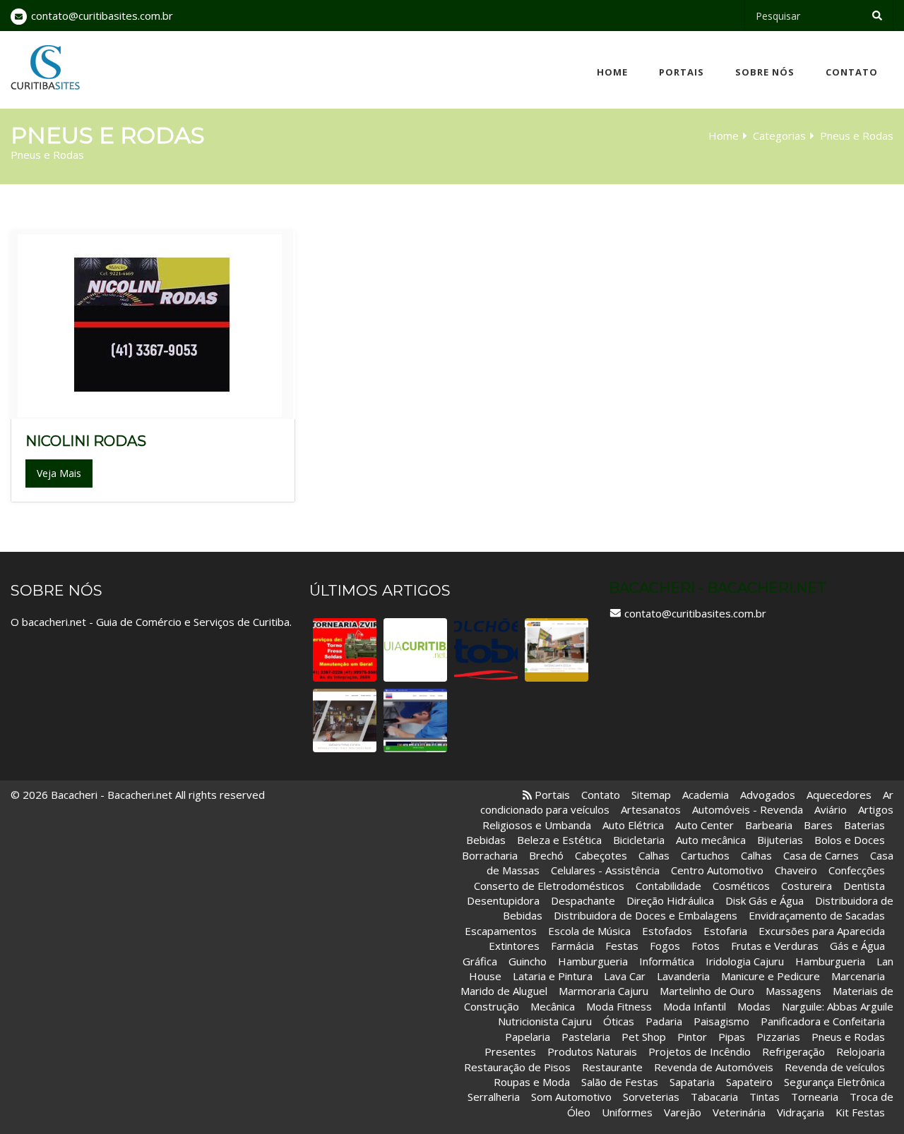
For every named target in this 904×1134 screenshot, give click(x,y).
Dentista (864, 886)
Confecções (856, 870)
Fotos (705, 946)
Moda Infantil (694, 1006)
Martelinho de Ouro (707, 991)
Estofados (667, 931)
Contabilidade (668, 886)
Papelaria (527, 1037)
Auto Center (704, 825)
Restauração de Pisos (517, 1067)
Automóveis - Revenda (749, 809)
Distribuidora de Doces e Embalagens (645, 915)
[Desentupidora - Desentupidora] (415, 720)
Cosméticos (741, 886)
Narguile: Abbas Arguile (837, 1006)
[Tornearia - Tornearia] (344, 650)
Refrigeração (793, 1051)
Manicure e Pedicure (770, 976)
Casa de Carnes (821, 855)
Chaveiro (796, 870)
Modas (754, 1006)
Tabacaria (714, 1097)
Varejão (682, 1112)
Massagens (793, 991)
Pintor (692, 1037)
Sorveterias (651, 1097)
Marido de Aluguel (503, 991)
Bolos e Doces (849, 840)
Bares (818, 825)
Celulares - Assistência (605, 870)
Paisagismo (721, 1021)
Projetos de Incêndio (699, 1051)
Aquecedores (839, 795)
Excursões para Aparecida (822, 931)
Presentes (510, 1051)
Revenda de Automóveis (713, 1067)
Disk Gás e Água (764, 900)
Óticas (620, 1021)
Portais (681, 72)
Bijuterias (780, 840)
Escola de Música (589, 931)
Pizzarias (778, 1037)
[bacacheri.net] (45, 67)
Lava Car (625, 976)
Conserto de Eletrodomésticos (549, 886)
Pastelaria (587, 1037)
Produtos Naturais (592, 1051)
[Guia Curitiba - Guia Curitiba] (415, 650)
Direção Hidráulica (670, 900)
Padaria (664, 1021)
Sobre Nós (765, 72)
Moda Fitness (619, 1006)
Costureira (806, 886)
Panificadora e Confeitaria (824, 1021)
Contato (852, 72)
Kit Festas (860, 1112)
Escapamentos (501, 931)
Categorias (779, 135)
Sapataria (692, 1082)
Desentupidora (503, 900)
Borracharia (490, 855)
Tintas (764, 1097)
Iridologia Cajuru (745, 961)
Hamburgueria (594, 961)
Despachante (583, 900)
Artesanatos (651, 809)
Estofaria (725, 931)
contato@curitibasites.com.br (102, 15)
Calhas (654, 855)
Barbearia (768, 825)
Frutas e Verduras (775, 946)
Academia (705, 795)
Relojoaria (860, 1051)
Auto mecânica (711, 840)
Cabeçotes (601, 855)
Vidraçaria (800, 1112)
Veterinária (739, 1112)
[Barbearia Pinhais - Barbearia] (344, 720)
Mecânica (552, 1006)
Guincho (528, 961)
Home (612, 72)
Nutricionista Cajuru (545, 1021)
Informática (666, 961)
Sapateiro (749, 1082)
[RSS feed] (527, 795)
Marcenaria (858, 976)
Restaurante (612, 1067)
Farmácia (572, 946)
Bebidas (487, 840)
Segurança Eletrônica (834, 1082)
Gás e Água (857, 946)
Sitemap (651, 795)
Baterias (864, 825)
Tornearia (814, 1097)
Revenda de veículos (835, 1067)
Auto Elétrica (633, 825)
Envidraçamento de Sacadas (817, 915)
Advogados (767, 795)
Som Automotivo (571, 1097)
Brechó (546, 855)
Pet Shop (644, 1037)
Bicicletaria (639, 840)
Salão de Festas (619, 1082)
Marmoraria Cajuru (603, 991)
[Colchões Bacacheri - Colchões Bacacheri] (486, 650)
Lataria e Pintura (553, 976)
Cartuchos (705, 855)
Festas (621, 946)
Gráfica (480, 961)
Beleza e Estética (559, 840)
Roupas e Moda (532, 1082)
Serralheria (494, 1097)
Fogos (665, 946)
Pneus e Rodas (848, 1037)
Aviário (830, 809)
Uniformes (627, 1112)
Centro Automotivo (718, 870)
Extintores (514, 946)
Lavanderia (683, 976)
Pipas (731, 1037)
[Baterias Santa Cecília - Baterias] (556, 650)
